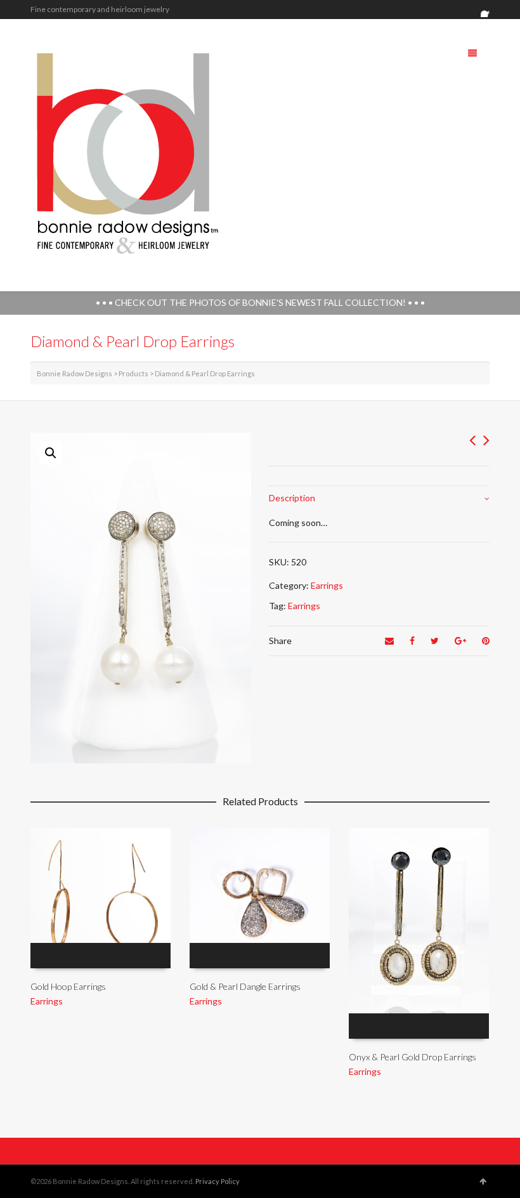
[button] (50, 453)
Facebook (488, 9)
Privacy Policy (217, 1181)
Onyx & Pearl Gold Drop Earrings (412, 1056)
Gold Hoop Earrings (68, 986)
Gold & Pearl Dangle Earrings (245, 986)
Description (292, 497)
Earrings (327, 585)
